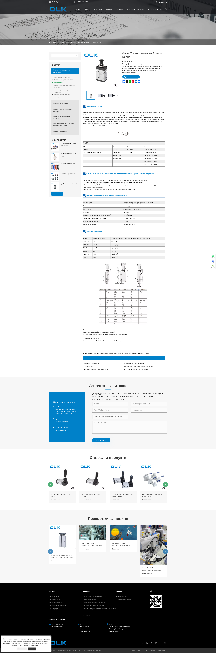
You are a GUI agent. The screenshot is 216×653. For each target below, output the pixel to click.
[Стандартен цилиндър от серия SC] (55, 186)
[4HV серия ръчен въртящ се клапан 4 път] (123, 477)
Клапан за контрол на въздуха (63, 80)
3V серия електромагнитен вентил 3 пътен (68, 144)
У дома (77, 9)
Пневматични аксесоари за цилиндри (62, 111)
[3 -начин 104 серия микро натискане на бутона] (55, 176)
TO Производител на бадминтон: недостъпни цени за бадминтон (61, 544)
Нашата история (54, 596)
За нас (87, 9)
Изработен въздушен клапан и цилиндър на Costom (63, 124)
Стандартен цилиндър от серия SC (69, 183)
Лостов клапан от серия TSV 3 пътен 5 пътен (92, 495)
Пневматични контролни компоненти (78, 42)
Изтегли (120, 9)
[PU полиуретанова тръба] (55, 167)
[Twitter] (142, 643)
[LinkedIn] (147, 643)
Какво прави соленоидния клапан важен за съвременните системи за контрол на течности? (153, 556)
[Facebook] (138, 643)
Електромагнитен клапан (62, 77)
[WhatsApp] (165, 643)
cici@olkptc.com (56, 2)
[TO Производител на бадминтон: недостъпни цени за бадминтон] (62, 532)
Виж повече (56, 194)
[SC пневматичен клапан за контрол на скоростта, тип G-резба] (55, 157)
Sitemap (139, 650)
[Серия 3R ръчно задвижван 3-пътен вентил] (91, 95)
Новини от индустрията (123, 599)
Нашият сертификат (55, 602)
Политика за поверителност (158, 650)
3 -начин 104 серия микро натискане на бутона (68, 174)
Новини (109, 9)
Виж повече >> (56, 500)
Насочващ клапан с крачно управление (62, 91)
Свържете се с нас (155, 9)
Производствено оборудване (58, 606)
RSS (144, 650)
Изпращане (101, 440)
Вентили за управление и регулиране (62, 96)
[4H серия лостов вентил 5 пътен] (62, 477)
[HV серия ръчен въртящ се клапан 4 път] (153, 477)
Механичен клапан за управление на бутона (65, 86)
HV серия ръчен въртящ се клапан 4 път (151, 495)
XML (147, 650)
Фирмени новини (121, 596)
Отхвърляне (21, 649)
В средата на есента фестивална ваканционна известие (91, 544)
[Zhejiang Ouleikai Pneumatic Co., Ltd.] (58, 9)
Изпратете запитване (135, 9)
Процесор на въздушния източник (61, 117)
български (161, 2)
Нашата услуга (53, 609)
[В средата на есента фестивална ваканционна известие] (92, 532)
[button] (50, 484)
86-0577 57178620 (80, 2)
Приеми (32, 649)
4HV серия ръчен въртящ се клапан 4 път (122, 495)
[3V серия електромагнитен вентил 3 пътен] (55, 147)
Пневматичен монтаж (60, 131)
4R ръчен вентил (108, 341)
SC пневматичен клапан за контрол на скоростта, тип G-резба (69, 155)
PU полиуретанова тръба (68, 163)
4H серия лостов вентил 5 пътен (60, 495)
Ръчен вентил (96, 42)
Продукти (98, 9)
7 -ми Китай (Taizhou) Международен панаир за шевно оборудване (121, 569)
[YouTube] (151, 643)
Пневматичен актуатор (60, 104)
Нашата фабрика (54, 599)
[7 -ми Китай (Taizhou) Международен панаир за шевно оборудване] (123, 545)
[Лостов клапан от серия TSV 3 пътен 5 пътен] (92, 477)
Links (134, 650)
